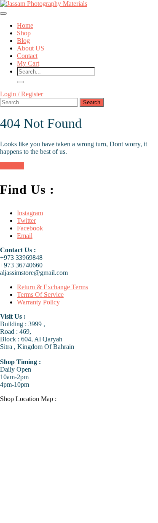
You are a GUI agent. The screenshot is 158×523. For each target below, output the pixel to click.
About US (30, 48)
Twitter (26, 220)
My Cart (28, 63)
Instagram (30, 213)
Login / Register (21, 94)
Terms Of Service (40, 294)
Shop (24, 33)
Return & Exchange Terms (52, 287)
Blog (23, 40)
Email (24, 235)
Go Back (12, 165)
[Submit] (20, 82)
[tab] (3, 13)
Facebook (30, 228)
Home (25, 25)
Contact (27, 55)
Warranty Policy (38, 302)
